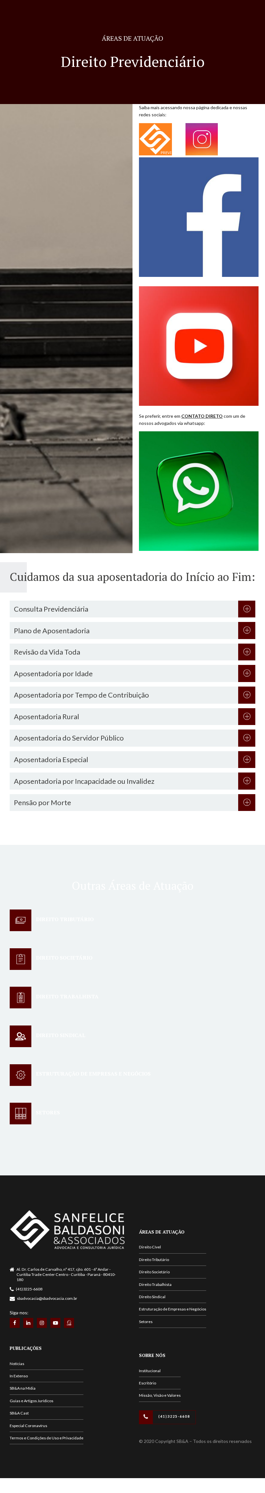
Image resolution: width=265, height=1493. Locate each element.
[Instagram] (42, 1323)
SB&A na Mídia (23, 1388)
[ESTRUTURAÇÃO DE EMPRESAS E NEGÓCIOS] (20, 1075)
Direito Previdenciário (133, 61)
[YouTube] (55, 1323)
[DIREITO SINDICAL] (20, 1036)
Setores (146, 1321)
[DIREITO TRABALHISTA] (20, 997)
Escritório (147, 1383)
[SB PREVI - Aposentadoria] (69, 1323)
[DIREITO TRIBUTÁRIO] (20, 920)
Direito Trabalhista (155, 1284)
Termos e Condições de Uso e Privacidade (46, 1437)
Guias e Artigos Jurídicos (31, 1400)
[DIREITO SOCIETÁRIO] (20, 959)
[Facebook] (15, 1323)
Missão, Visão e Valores (160, 1395)
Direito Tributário (154, 1259)
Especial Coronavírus (28, 1425)
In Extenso (19, 1375)
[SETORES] (20, 1113)
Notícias (17, 1363)
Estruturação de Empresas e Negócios (172, 1309)
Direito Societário (154, 1271)
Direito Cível (150, 1247)
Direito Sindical (152, 1296)
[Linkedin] (28, 1323)
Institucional (150, 1370)
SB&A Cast (19, 1413)
